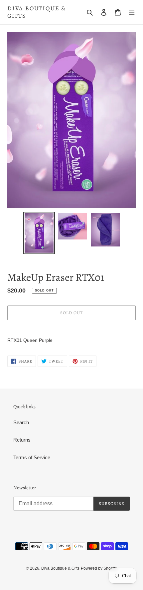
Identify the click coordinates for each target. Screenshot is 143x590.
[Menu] (132, 12)
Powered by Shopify (99, 568)
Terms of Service (31, 457)
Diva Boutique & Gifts (36, 12)
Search (21, 422)
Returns (22, 440)
